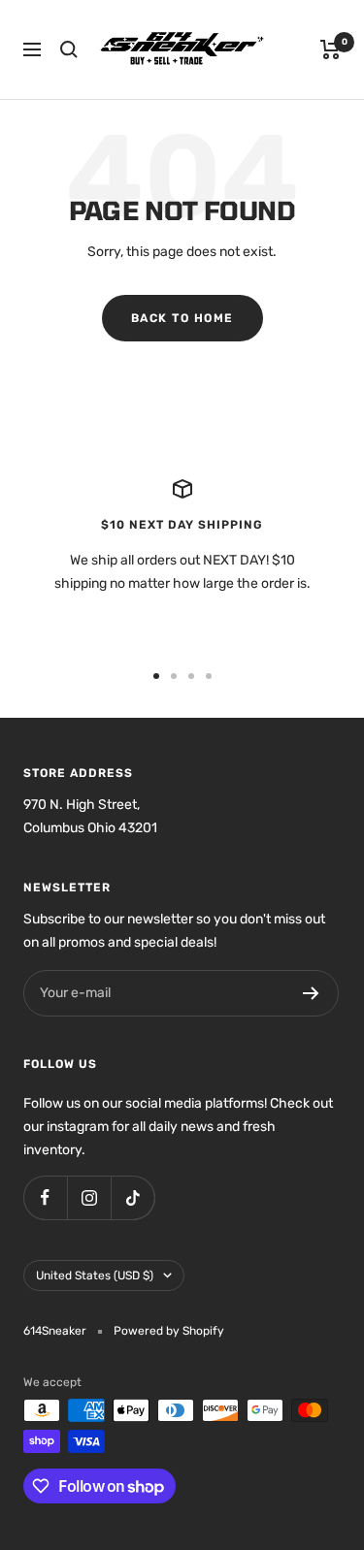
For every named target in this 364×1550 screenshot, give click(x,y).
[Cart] (330, 49)
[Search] (69, 49)
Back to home (182, 318)
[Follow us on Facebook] (45, 1197)
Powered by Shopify (169, 1331)
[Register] (311, 993)
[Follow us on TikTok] (132, 1197)
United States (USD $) (94, 1275)
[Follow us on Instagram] (89, 1197)
